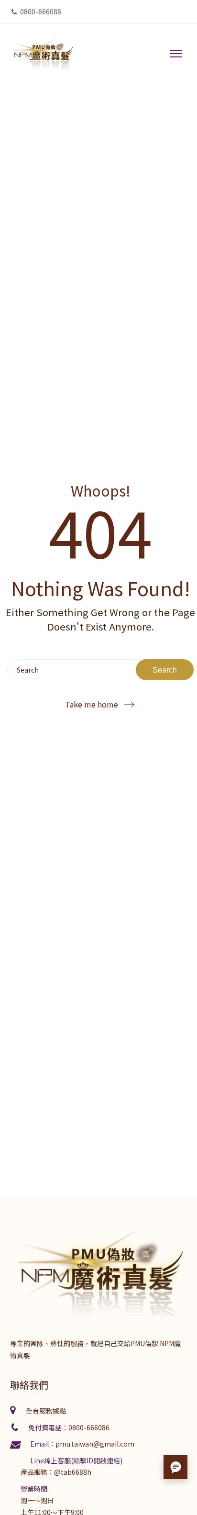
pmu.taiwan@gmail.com (94, 1444)
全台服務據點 (46, 1410)
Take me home (91, 704)
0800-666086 (40, 11)
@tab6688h (72, 1472)
